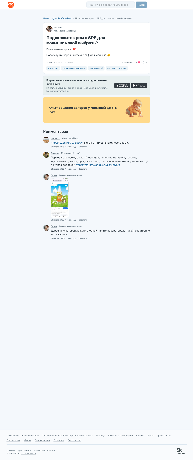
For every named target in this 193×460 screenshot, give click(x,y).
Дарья (54, 175)
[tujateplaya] (46, 140)
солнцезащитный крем (74, 68)
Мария (58, 27)
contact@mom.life (28, 453)
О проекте (59, 440)
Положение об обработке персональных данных (67, 435)
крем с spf (53, 68)
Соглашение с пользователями (23, 435)
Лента (46, 18)
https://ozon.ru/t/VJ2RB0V (67, 142)
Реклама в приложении (120, 435)
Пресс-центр (74, 440)
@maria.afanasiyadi (62, 18)
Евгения (55, 153)
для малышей (96, 68)
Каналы (140, 435)
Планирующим (42, 440)
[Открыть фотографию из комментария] (60, 198)
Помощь (100, 435)
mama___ (55, 138)
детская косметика (116, 68)
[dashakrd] (46, 177)
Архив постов (164, 435)
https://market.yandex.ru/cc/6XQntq (98, 164)
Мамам (27, 440)
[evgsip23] (46, 155)
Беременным (13, 440)
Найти (141, 5)
